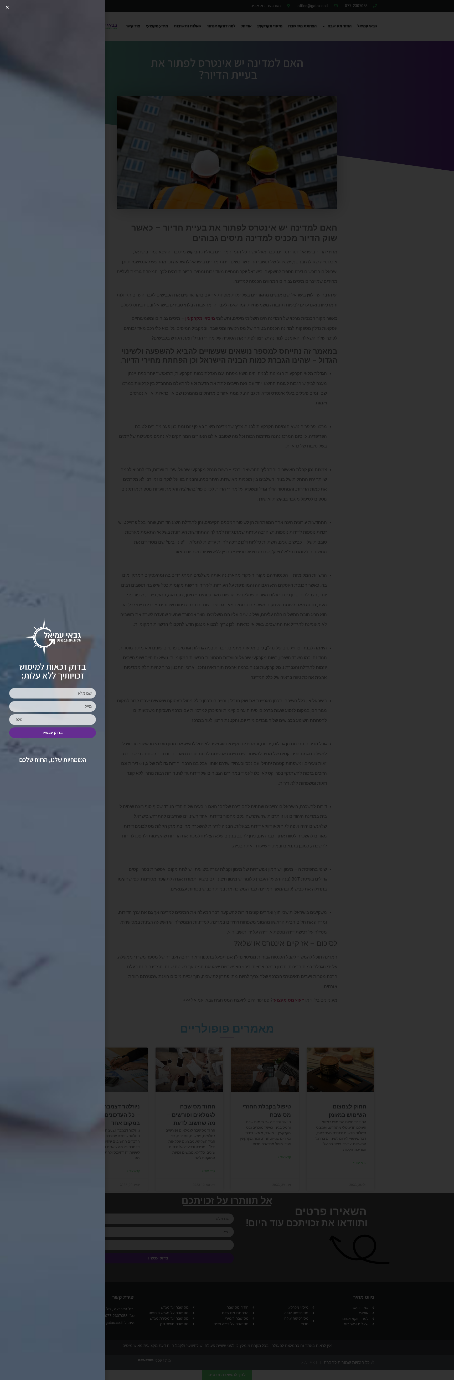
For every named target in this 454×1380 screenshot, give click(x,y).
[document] (227, 690)
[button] (7, 7)
